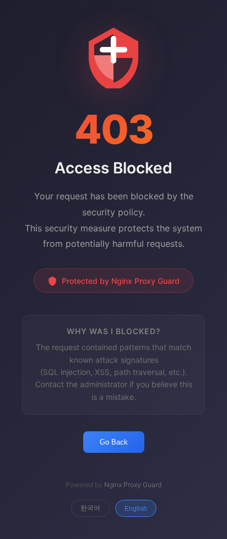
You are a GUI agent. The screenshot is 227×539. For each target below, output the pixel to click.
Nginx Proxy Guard (132, 484)
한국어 (90, 508)
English (136, 508)
